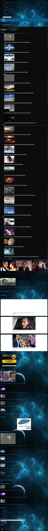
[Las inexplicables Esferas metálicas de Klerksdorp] (9, 162)
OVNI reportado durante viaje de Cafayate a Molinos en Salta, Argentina (18, 102)
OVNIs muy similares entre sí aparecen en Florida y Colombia (16, 72)
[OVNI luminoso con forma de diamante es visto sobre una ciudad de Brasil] (9, 50)
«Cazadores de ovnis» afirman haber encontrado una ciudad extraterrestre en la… (20, 195)
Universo (5, 14)
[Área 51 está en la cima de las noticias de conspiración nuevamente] (9, 173)
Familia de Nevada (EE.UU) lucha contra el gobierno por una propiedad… (18, 205)
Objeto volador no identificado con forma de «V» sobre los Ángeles (17, 42)
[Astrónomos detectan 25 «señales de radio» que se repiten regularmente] (9, 234)
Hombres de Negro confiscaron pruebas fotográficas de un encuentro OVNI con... (16, 475)
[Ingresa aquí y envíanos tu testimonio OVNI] (24, 429)
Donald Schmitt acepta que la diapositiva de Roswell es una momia (13, 383)
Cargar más (2, 478)
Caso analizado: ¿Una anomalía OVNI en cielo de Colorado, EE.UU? (17, 112)
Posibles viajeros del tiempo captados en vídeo (9, 406)
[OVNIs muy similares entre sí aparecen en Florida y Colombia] (9, 70)
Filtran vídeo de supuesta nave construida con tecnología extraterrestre (17, 215)
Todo (5, 33)
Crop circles (6, 7)
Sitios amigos (4, 20)
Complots (3, 11)
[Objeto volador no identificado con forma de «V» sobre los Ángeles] (9, 40)
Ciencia (3, 216)
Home (3, 18)
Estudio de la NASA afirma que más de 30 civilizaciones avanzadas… (17, 134)
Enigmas (3, 5)
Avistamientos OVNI (7, 2)
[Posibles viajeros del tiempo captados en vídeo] (2, 404)
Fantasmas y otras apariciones (8, 8)
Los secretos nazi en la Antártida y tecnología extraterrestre (15, 154)
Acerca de (3, 19)
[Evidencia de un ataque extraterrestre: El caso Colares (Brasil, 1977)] (2, 397)
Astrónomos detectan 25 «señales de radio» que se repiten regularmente (17, 236)
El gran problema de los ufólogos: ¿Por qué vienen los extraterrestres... (13, 392)
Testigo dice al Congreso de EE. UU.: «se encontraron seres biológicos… (18, 226)
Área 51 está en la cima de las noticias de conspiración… (15, 175)
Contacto (3, 21)
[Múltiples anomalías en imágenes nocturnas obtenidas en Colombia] (9, 81)
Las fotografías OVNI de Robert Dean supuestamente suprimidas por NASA (15, 413)
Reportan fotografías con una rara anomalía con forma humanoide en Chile (18, 92)
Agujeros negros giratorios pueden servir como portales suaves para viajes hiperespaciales (21, 256)
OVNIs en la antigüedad (7, 3)
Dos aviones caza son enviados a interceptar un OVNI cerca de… (16, 62)
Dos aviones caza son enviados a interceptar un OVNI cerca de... (12, 461)
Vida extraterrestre (7, 15)
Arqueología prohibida (7, 6)
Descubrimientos (6, 13)
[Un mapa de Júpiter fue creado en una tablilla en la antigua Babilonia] (9, 244)
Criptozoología (14, 125)
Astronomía (7, 217)
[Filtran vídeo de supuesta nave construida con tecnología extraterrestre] (9, 213)
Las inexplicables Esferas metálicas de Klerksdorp (13, 164)
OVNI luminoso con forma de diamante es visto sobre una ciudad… (17, 52)
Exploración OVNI (3, 288)
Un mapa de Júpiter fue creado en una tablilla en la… (14, 246)
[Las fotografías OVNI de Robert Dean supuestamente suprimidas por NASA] (2, 411)
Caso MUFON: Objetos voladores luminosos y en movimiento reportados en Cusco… (20, 122)
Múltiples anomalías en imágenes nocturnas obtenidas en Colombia (17, 82)
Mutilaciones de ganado (7, 9)
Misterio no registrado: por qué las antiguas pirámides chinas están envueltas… (19, 144)
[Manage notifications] (2, 529)
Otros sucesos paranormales (8, 10)
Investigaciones (4, 4)
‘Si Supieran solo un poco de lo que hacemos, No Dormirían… (16, 185)
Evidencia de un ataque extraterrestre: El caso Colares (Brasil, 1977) (13, 399)
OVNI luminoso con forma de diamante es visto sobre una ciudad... (13, 454)
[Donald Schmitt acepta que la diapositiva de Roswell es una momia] (8, 381)
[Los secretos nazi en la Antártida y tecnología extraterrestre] (9, 152)
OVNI (3, 1)
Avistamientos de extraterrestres (10, 33)
